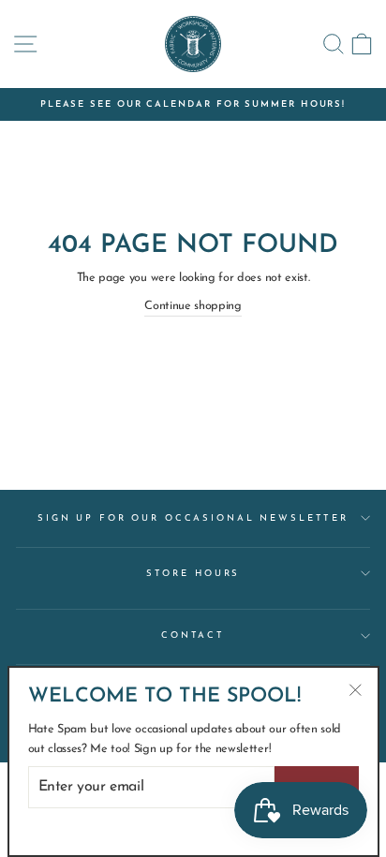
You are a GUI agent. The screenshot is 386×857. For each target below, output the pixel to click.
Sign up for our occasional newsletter (193, 518)
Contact (193, 635)
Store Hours (193, 573)
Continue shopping (193, 306)
